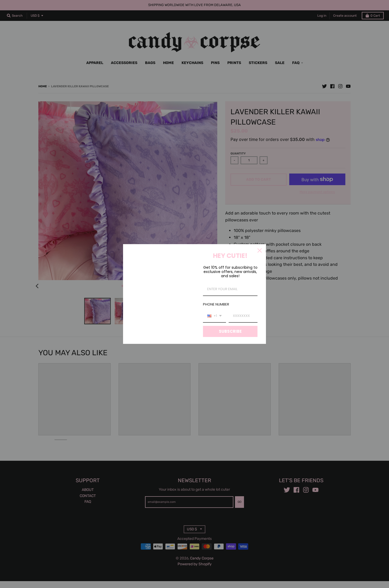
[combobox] (214, 316)
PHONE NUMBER (216, 304)
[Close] (259, 250)
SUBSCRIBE (230, 331)
